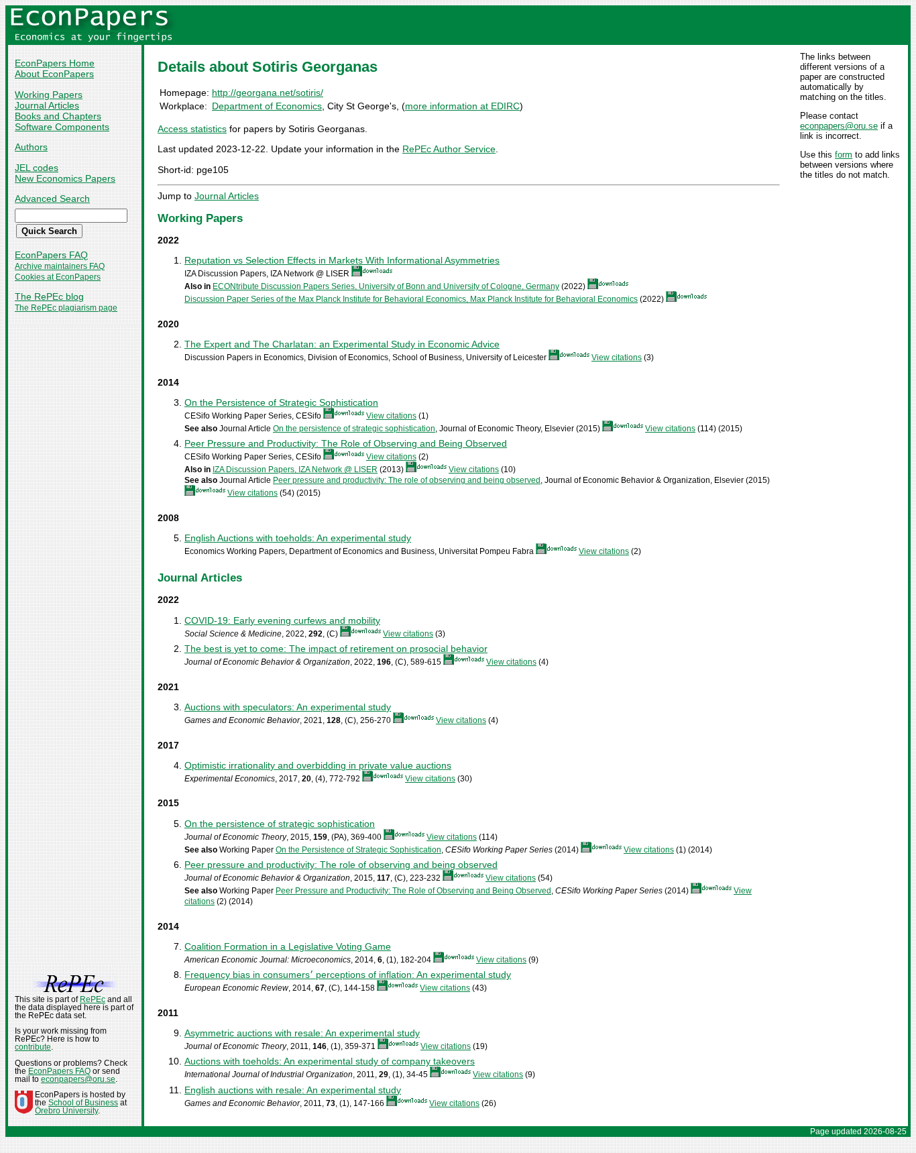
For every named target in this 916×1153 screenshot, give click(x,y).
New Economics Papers (65, 178)
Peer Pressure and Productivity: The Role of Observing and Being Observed (345, 443)
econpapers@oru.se (839, 126)
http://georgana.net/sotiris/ (267, 92)
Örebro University (66, 1111)
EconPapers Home (55, 63)
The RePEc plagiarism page (66, 308)
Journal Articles (47, 105)
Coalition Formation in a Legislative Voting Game (287, 946)
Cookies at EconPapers (58, 277)
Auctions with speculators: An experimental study (287, 707)
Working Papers (48, 94)
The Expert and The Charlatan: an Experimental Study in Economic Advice (342, 344)
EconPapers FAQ (51, 255)
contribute (33, 1047)
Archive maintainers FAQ (60, 266)
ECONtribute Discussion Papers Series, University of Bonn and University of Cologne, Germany (386, 286)
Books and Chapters (58, 116)
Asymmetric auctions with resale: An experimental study (302, 1033)
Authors (31, 147)
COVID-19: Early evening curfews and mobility (282, 620)
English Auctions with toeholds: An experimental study (297, 538)
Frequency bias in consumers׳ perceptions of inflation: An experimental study (347, 974)
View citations (616, 357)
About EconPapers (54, 73)
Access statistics (192, 128)
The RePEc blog (49, 296)
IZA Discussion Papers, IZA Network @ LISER (295, 469)
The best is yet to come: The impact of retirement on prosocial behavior (336, 648)
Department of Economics (267, 106)
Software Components (62, 126)
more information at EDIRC (462, 106)
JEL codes (36, 167)
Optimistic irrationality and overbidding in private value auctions (317, 765)
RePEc (92, 999)
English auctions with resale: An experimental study (292, 1090)
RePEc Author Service (449, 149)
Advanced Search (52, 198)
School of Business (83, 1103)
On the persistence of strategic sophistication (354, 429)
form (843, 155)
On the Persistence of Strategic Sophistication (281, 402)
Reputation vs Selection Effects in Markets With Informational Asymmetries (342, 260)
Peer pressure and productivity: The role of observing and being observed (406, 480)
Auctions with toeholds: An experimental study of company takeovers (329, 1061)
